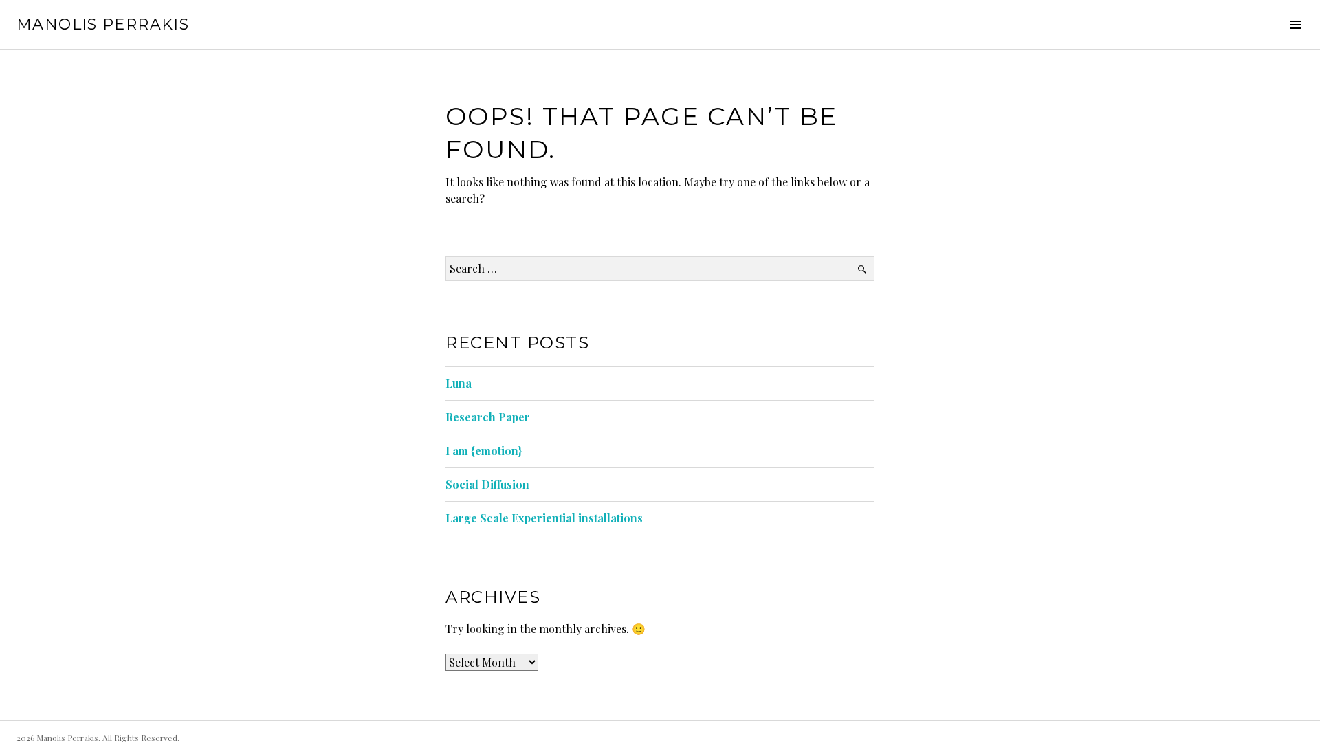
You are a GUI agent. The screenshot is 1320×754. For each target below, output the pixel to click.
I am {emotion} (484, 450)
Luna (459, 383)
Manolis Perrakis (102, 24)
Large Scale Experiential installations (544, 518)
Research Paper (488, 417)
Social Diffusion (487, 484)
